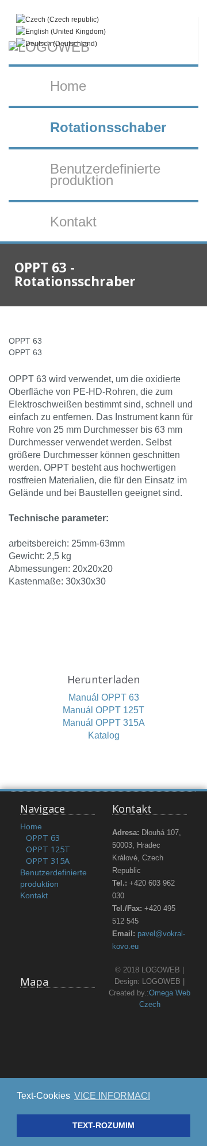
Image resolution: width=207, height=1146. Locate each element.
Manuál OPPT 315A (104, 723)
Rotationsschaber (108, 127)
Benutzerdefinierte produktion (105, 174)
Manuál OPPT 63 (103, 697)
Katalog (104, 735)
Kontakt (73, 221)
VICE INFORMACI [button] (112, 1096)
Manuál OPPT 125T (103, 710)
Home (68, 86)
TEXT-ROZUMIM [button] (103, 1125)
